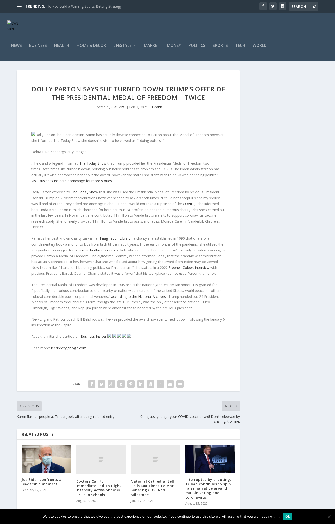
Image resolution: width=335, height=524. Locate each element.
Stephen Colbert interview (189, 267)
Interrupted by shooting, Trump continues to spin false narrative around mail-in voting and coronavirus (208, 488)
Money (174, 45)
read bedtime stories (99, 250)
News (16, 45)
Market (152, 45)
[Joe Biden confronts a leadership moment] (46, 459)
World (260, 45)
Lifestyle (122, 45)
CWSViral (118, 107)
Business (38, 45)
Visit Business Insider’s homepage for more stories (71, 180)
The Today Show (93, 163)
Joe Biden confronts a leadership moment (42, 481)
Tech (240, 45)
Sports (220, 45)
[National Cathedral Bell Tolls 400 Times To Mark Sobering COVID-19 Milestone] (155, 459)
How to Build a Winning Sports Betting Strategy (84, 6)
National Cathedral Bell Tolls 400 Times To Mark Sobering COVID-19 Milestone (153, 488)
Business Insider (94, 336)
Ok (287, 516)
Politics (196, 45)
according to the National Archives (139, 296)
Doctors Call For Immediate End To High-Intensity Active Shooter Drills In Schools (98, 488)
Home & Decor (91, 45)
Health (61, 45)
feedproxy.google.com (68, 348)
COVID (188, 203)
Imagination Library (115, 238)
